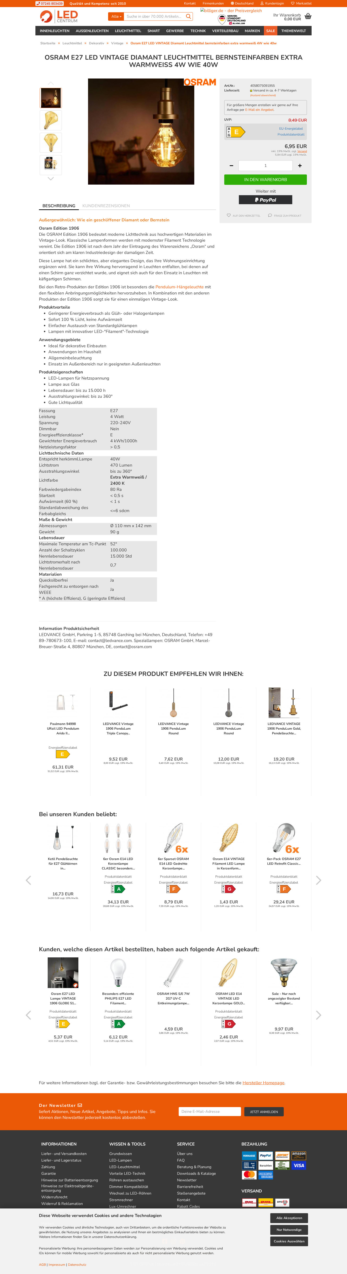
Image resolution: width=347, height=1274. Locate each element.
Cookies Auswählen (289, 1241)
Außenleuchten (92, 31)
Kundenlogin (273, 3)
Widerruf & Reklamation (62, 1204)
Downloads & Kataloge (196, 1173)
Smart (154, 31)
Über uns (185, 1154)
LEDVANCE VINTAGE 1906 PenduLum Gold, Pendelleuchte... (284, 729)
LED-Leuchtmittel (124, 1167)
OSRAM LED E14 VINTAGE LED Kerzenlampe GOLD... (228, 998)
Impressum (57, 1264)
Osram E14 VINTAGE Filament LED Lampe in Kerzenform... (228, 864)
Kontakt (190, 3)
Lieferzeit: (232, 90)
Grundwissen (120, 1154)
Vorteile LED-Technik (127, 1173)
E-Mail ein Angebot (259, 110)
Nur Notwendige (289, 1230)
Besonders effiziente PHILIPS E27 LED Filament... (118, 998)
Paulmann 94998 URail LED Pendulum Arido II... (63, 729)
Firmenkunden (213, 3)
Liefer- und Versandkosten (64, 1154)
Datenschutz (77, 1264)
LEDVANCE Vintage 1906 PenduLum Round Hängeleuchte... (173, 729)
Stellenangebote (191, 1193)
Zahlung (48, 1167)
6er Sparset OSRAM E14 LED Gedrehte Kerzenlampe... (173, 864)
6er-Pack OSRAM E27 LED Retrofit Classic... (284, 861)
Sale (270, 31)
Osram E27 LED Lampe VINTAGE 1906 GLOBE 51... (63, 998)
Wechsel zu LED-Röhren (130, 1193)
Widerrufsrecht (54, 1197)
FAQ (181, 1160)
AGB (42, 1264)
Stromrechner (121, 1200)
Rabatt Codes (188, 1206)
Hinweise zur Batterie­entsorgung (69, 1180)
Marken (252, 31)
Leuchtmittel (128, 31)
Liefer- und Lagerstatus (61, 1160)
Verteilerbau (225, 31)
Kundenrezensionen (106, 206)
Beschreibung (58, 206)
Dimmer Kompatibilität (128, 1187)
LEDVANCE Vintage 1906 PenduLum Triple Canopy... (118, 729)
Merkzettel (303, 3)
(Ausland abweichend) (263, 95)
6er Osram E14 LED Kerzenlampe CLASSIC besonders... (118, 864)
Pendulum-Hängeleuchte (180, 287)
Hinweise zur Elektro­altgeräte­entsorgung (67, 1188)
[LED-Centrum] (70, 16)
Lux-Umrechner (122, 1206)
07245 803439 (51, 3)
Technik (198, 31)
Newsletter (187, 1180)
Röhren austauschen (126, 1180)
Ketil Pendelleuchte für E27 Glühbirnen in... (63, 864)
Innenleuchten (54, 31)
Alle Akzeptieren (289, 1218)
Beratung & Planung (194, 1167)
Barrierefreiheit (190, 1187)
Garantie (48, 1173)
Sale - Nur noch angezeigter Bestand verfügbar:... (284, 998)
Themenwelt (293, 31)
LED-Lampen (120, 1160)
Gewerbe (175, 31)
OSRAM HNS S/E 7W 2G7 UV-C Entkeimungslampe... (173, 998)
